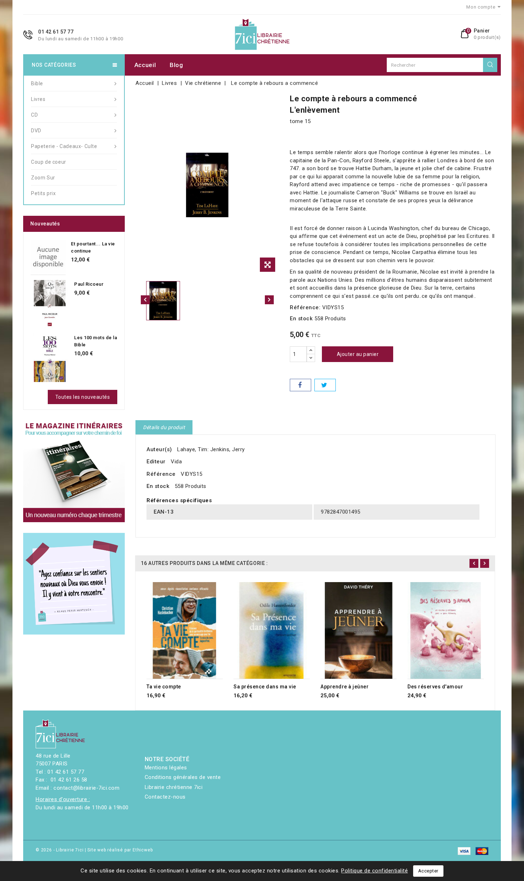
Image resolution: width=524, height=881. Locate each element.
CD (34, 115)
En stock (301, 318)
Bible (37, 83)
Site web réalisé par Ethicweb (120, 849)
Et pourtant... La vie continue (93, 247)
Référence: (305, 307)
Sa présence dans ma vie (264, 686)
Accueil (145, 64)
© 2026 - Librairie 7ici (60, 849)
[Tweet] (325, 385)
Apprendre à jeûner (344, 686)
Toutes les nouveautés (82, 397)
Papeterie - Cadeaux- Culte (64, 146)
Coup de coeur (48, 162)
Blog (176, 64)
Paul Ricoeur (88, 284)
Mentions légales (166, 767)
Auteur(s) (159, 449)
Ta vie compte (164, 686)
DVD (36, 130)
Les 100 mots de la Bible (95, 341)
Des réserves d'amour (435, 686)
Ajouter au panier (358, 354)
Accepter (428, 871)
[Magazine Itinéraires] (74, 471)
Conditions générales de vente (183, 777)
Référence (161, 474)
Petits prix (43, 193)
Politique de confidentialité (374, 870)
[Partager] (300, 385)
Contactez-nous (165, 797)
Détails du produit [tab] (164, 427)
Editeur (156, 461)
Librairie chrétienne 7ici (174, 787)
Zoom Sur (43, 177)
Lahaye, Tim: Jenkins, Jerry (211, 449)
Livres (38, 99)
